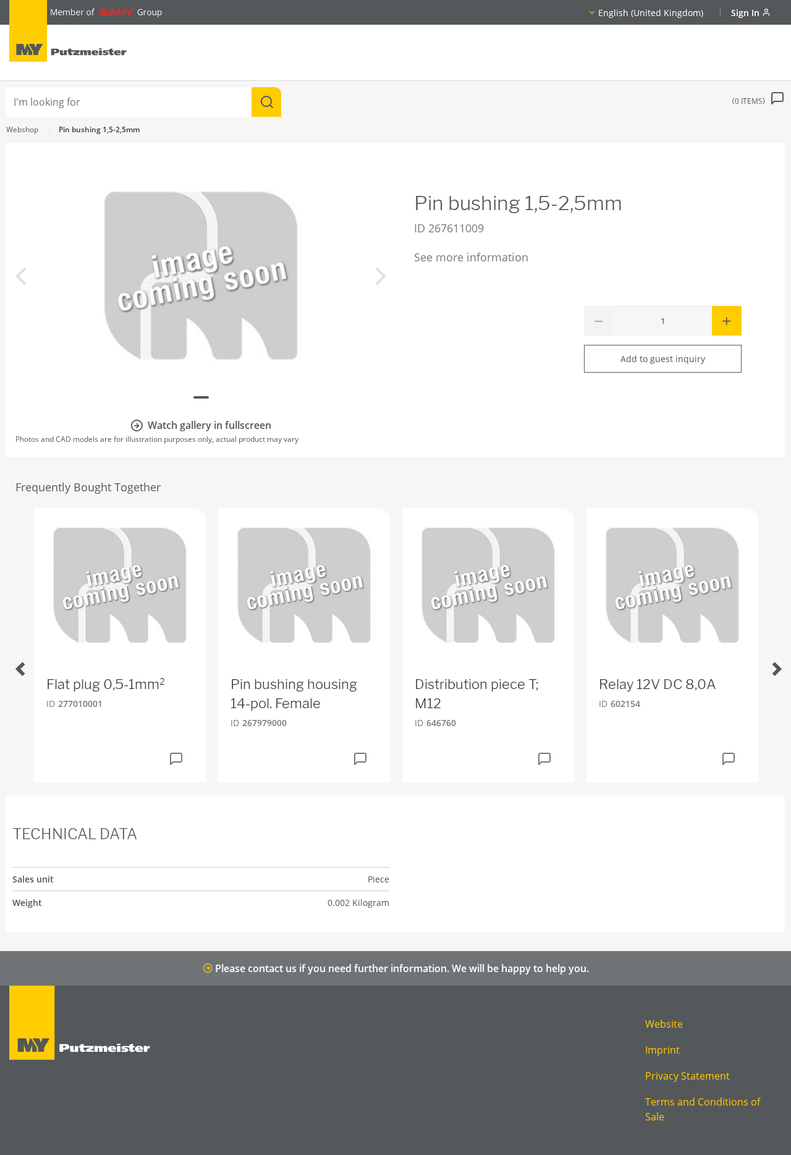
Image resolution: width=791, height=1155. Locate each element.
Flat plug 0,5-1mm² (106, 684)
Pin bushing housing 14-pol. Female (294, 693)
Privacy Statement (687, 1076)
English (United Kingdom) (650, 13)
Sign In (746, 13)
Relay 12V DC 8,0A (657, 684)
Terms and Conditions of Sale (702, 1109)
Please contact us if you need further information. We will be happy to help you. (401, 968)
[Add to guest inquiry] (176, 759)
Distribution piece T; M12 (477, 693)
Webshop (22, 129)
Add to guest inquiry (662, 359)
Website (664, 1024)
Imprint (662, 1050)
